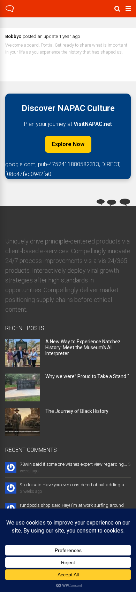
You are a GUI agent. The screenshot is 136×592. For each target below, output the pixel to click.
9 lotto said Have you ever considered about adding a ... (74, 484)
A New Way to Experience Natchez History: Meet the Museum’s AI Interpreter (83, 347)
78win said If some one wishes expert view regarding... (73, 464)
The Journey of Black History (76, 411)
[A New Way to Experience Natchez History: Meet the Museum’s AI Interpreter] (22, 364)
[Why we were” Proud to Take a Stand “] (22, 399)
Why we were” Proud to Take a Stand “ (87, 376)
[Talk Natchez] (9, 11)
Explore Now (68, 144)
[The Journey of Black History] (22, 434)
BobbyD (13, 36)
